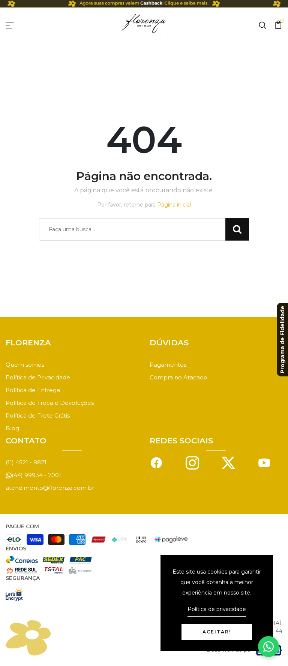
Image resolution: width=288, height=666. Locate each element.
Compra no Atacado (178, 377)
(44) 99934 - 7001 (36, 475)
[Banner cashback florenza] (144, 3)
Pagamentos (168, 364)
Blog (12, 428)
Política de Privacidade (38, 377)
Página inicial (174, 204)
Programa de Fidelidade (282, 339)
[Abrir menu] (19, 23)
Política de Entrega (33, 390)
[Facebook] (156, 462)
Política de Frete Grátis (38, 415)
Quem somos (25, 364)
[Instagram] (192, 462)
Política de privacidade (217, 609)
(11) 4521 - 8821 (26, 462)
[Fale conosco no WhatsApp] (268, 646)
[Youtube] (264, 462)
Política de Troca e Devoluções (50, 402)
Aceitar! (216, 632)
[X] (228, 462)
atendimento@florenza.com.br (50, 487)
